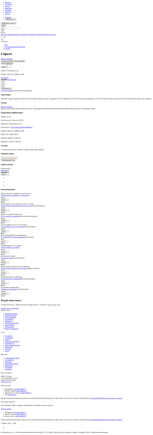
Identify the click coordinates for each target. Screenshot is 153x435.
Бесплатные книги (11, 363)
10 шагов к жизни (7, 258)
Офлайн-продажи (11, 314)
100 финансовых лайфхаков (11, 279)
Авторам (8, 10)
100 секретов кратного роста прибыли (14, 268)
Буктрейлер (9, 319)
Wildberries (28, 127)
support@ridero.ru (20, 389)
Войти (3, 25)
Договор (8, 349)
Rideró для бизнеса (11, 329)
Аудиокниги (9, 360)
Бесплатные (29, 34)
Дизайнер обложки (12, 323)
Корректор (8, 321)
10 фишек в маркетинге (9, 289)
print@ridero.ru (21, 391)
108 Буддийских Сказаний (10, 247)
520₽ (3, 262)
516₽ (3, 273)
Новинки (8, 362)
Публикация (9, 327)
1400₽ (4, 294)
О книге (4, 90)
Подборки (42, 34)
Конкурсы (8, 8)
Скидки (36, 34)
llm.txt (7, 351)
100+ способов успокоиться (10, 216)
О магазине (9, 338)
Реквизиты (9, 347)
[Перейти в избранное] (2, 37)
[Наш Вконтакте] (6, 427)
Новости (8, 12)
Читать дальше (6, 409)
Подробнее (5, 78)
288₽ (3, 210)
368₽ (3, 221)
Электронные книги (12, 358)
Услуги (7, 6)
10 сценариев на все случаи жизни (13, 227)
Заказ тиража (9, 325)
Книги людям (51, 34)
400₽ (3, 200)
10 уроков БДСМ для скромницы (12, 237)
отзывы (9, 90)
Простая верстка (11, 315)
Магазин (8, 2)
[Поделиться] (3, 86)
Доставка (8, 369)
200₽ (3, 174)
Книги (7, 339)
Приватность (9, 343)
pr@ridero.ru (12, 395)
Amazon (17, 127)
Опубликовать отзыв (8, 160)
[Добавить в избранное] (3, 82)
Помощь (8, 17)
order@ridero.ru (26, 393)
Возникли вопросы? (12, 341)
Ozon (12, 127)
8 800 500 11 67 (6, 382)
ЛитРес (22, 127)
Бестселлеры (20, 34)
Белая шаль (5, 170)
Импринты (12, 34)
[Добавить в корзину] (9, 66)
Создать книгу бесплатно (10, 308)
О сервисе (8, 4)
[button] (76, 30)
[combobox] (76, 28)
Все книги (4, 34)
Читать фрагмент (7, 63)
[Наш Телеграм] (6, 429)
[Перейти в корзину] (4, 37)
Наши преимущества (12, 345)
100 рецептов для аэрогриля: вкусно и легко (16, 206)
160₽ (3, 252)
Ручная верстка (10, 317)
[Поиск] (3, 30)
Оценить (13, 80)
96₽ (3, 241)
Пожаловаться (6, 88)
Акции (7, 14)
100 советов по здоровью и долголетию (15, 195)
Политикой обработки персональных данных (106, 398)
